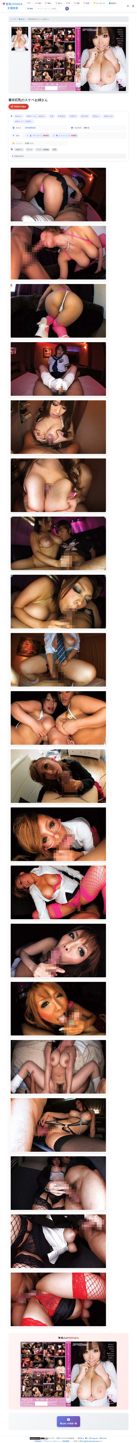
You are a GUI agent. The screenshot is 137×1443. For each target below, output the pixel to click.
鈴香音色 (61, 116)
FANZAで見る (20, 106)
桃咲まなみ (108, 116)
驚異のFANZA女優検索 (14, 6)
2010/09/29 (30, 128)
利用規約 (38, 1441)
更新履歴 (65, 1441)
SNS (31, 9)
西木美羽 (84, 116)
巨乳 (87, 3)
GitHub (104, 1438)
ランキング (100, 3)
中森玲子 (73, 116)
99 (40, 3)
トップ (13, 19)
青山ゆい (22, 19)
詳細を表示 (19, 156)
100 (77, 3)
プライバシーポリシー (52, 1441)
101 (59, 3)
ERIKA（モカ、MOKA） (36, 116)
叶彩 (52, 116)
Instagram (94, 1438)
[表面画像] (20, 38)
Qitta (82, 1438)
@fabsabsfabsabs (91, 1441)
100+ (49, 3)
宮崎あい (96, 116)
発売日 (113, 3)
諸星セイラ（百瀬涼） (24, 121)
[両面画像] (78, 59)
